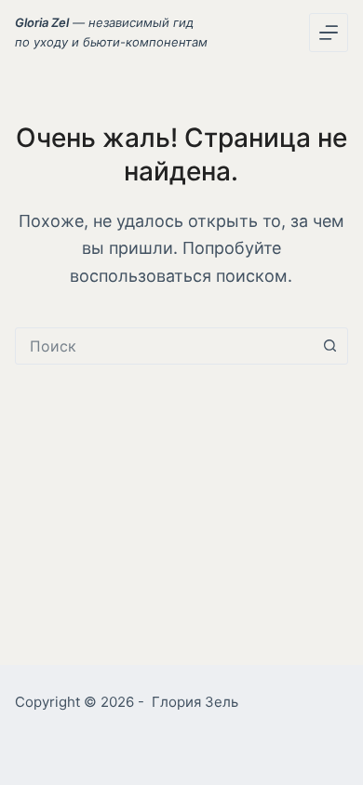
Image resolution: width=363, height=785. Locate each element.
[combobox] (164, 346)
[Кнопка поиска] (329, 346)
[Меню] (328, 32)
